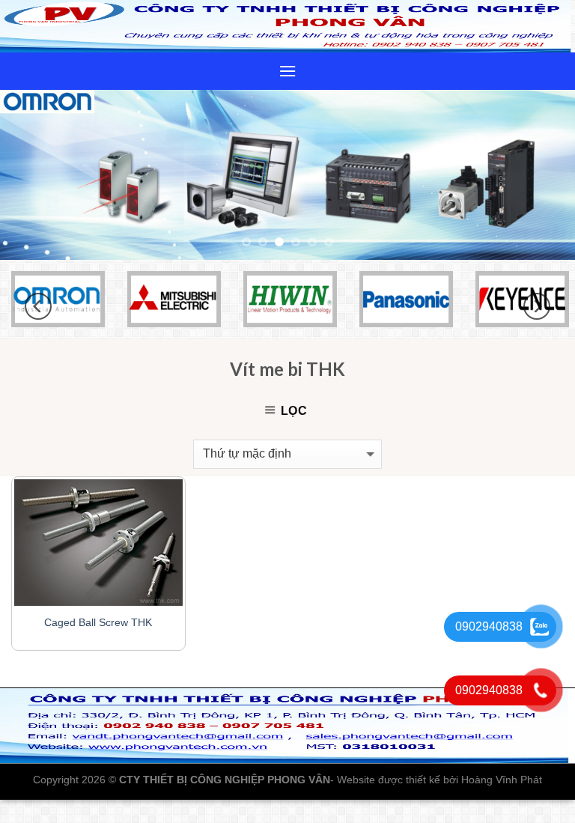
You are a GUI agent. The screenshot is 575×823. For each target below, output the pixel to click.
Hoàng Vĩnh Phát (501, 780)
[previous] (30, 175)
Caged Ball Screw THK (98, 622)
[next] (544, 175)
